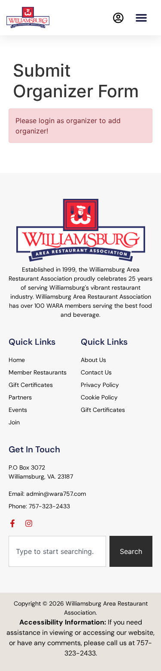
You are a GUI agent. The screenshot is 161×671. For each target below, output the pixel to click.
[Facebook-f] (12, 523)
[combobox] (57, 551)
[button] (141, 18)
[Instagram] (29, 523)
